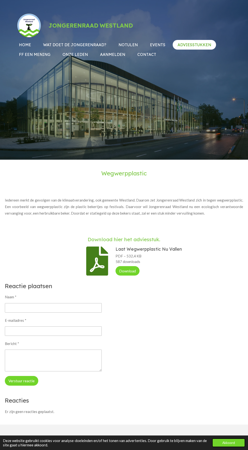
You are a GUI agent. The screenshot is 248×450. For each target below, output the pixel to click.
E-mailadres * (15, 320)
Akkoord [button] (228, 443)
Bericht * (12, 343)
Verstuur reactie (21, 381)
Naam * (10, 297)
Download (127, 271)
